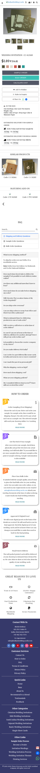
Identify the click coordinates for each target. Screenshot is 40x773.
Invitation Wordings (20, 748)
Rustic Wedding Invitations (20, 727)
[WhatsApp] (23, 99)
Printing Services (20, 759)
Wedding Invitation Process (20, 752)
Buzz (20, 687)
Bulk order (20, 78)
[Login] (33, 2)
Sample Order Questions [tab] (15, 241)
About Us (20, 691)
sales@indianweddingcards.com (16, 490)
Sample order (20, 73)
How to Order (20, 659)
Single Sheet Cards (20, 731)
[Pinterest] (18, 646)
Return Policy (20, 670)
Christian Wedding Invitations (20, 713)
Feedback (20, 702)
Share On (17, 99)
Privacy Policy (20, 673)
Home (20, 684)
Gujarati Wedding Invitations (20, 723)
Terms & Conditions (20, 666)
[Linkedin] (22, 646)
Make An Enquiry (21, 94)
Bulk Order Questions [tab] (14, 246)
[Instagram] (27, 646)
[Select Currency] (26, 2)
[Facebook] (9, 646)
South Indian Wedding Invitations (20, 720)
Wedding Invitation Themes (20, 756)
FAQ (20, 662)
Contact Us (20, 655)
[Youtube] (31, 646)
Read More (20, 427)
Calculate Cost (21, 83)
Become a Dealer (20, 745)
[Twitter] (13, 646)
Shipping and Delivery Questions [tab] (18, 236)
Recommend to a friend (20, 695)
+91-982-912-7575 (20, 635)
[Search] (36, 2)
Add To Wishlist (21, 90)
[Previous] (3, 170)
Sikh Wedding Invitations (20, 716)
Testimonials (20, 698)
